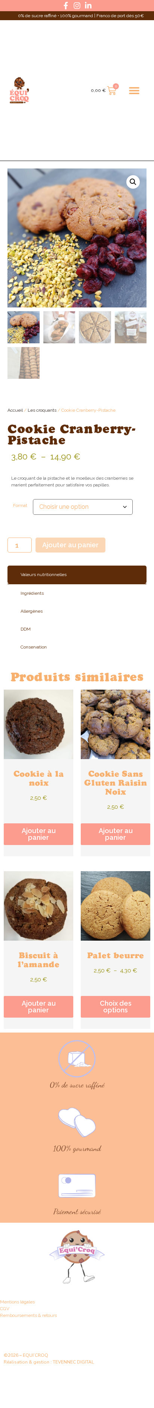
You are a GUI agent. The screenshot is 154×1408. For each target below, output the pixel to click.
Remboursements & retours (28, 1315)
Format (20, 505)
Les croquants (42, 410)
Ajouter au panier (70, 545)
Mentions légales (17, 1302)
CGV (4, 1308)
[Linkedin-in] (88, 5)
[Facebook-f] (66, 5)
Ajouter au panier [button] (39, 834)
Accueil (15, 410)
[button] (134, 90)
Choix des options (116, 1006)
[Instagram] (77, 5)
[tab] (77, 575)
